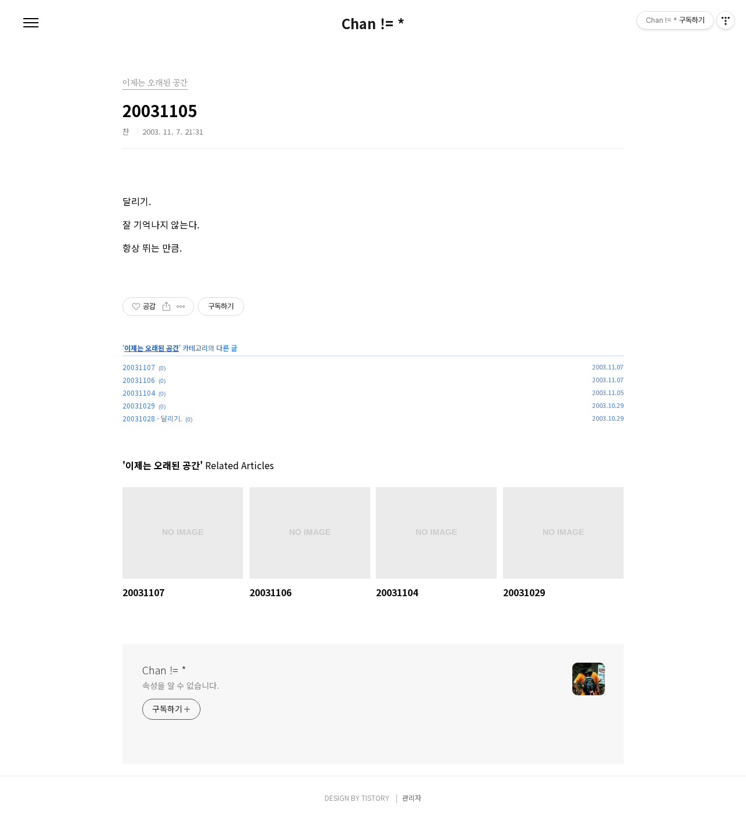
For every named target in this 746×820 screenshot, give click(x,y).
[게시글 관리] (181, 306)
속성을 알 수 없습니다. (180, 685)
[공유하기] (166, 306)
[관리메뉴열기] (725, 20)
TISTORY (375, 798)
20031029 (138, 405)
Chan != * (373, 23)
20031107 (138, 367)
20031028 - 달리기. (152, 418)
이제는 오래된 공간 (151, 348)
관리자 (411, 798)
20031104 (138, 392)
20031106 (138, 380)
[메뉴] (31, 23)
